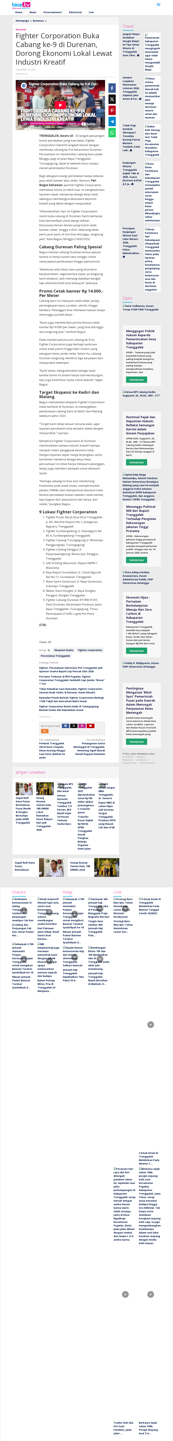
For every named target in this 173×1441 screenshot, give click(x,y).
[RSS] (44, 731)
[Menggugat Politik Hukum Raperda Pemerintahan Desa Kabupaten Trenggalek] (142, 315)
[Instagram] (82, 726)
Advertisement (147, 762)
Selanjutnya (136, 379)
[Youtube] (90, 726)
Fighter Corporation (90, 650)
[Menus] (158, 4)
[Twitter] (74, 726)
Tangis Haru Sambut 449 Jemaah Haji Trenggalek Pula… (95, 928)
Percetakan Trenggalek (55, 655)
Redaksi (141, 756)
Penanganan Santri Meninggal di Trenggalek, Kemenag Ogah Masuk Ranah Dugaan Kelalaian (89, 747)
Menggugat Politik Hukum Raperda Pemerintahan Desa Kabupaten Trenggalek (141, 339)
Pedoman (128, 759)
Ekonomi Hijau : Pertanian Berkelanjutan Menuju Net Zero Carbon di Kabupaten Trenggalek (139, 609)
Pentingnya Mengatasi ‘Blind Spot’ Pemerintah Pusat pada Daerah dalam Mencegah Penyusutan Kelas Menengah (140, 700)
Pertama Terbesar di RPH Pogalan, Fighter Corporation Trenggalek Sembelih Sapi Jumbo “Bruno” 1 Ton (72, 680)
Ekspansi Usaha (63, 650)
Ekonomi (21, 29)
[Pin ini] (112, 110)
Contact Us (141, 759)
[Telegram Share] (112, 121)
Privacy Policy (130, 762)
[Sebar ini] (112, 88)
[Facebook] (65, 726)
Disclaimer (128, 756)
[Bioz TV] (21, 5)
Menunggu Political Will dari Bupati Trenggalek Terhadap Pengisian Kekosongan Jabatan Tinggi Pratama (141, 519)
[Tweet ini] (112, 99)
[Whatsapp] (112, 132)
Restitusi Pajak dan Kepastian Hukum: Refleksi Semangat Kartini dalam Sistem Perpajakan (140, 425)
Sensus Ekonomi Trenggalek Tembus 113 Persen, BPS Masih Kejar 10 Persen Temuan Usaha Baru (64, 809)
